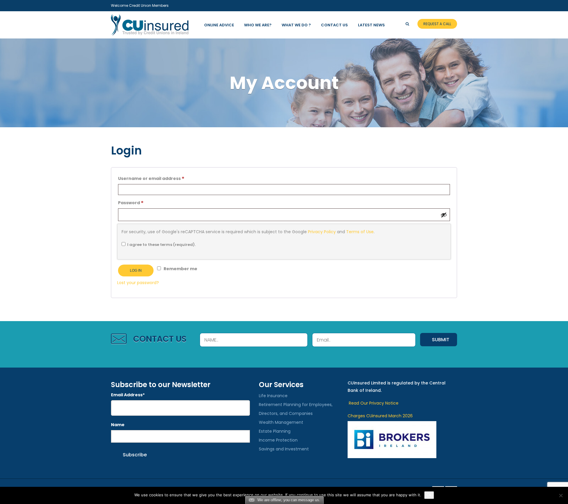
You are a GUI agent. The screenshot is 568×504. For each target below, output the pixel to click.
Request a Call (437, 23)
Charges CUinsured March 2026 (380, 416)
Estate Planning (275, 431)
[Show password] (443, 215)
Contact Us (334, 25)
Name (118, 425)
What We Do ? (296, 25)
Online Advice (219, 25)
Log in (136, 270)
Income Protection (278, 440)
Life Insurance (273, 396)
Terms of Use (360, 232)
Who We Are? (258, 25)
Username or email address (161, 178)
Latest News (371, 25)
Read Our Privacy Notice (373, 403)
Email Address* (128, 395)
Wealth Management (281, 422)
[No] (561, 495)
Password (141, 202)
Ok (429, 495)
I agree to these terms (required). (161, 244)
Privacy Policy (322, 232)
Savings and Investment (284, 449)
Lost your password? (138, 283)
